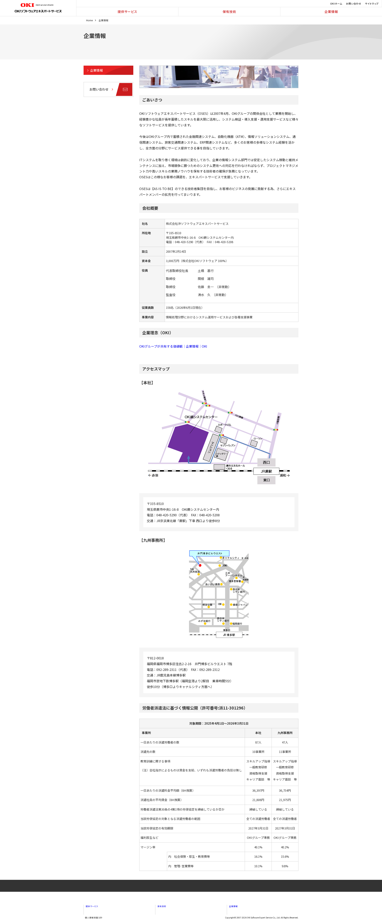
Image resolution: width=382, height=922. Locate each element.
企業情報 (331, 11)
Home (89, 20)
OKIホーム (336, 3)
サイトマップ (372, 3)
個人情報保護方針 (93, 917)
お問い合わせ (353, 3)
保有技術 (229, 11)
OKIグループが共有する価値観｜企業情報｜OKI (173, 346)
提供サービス (127, 11)
